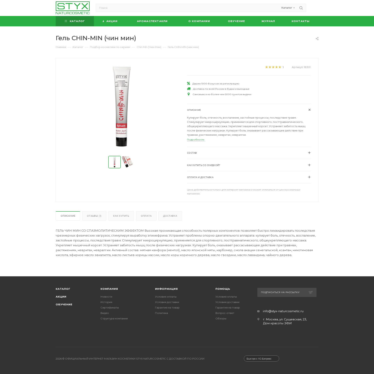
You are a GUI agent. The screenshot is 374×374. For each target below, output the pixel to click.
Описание (68, 215)
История (106, 302)
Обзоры (220, 318)
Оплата (146, 215)
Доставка (170, 215)
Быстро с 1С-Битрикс (259, 358)
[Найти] (301, 8)
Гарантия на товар (167, 307)
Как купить (121, 215)
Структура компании (114, 318)
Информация (166, 288)
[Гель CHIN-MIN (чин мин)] (121, 107)
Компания (109, 288)
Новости (106, 296)
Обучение (64, 304)
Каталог (63, 288)
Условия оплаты (165, 296)
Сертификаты (110, 307)
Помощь (222, 288)
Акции (61, 296)
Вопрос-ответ (224, 313)
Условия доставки (167, 302)
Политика (161, 313)
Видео (105, 313)
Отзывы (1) (94, 215)
